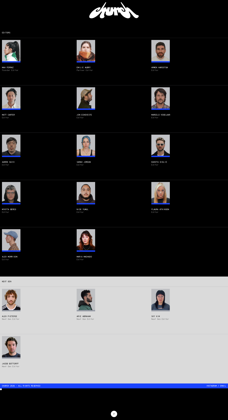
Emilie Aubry (84, 67)
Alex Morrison (9, 257)
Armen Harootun (159, 67)
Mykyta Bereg (9, 209)
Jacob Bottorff (10, 364)
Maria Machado (84, 257)
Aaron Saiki (8, 162)
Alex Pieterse (9, 316)
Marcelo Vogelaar (160, 115)
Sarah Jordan (84, 162)
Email (223, 386)
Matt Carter (8, 115)
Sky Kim (155, 316)
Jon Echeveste (84, 115)
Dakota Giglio (159, 162)
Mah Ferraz (8, 67)
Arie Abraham (84, 316)
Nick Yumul (82, 209)
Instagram (211, 386)
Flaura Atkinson (160, 209)
